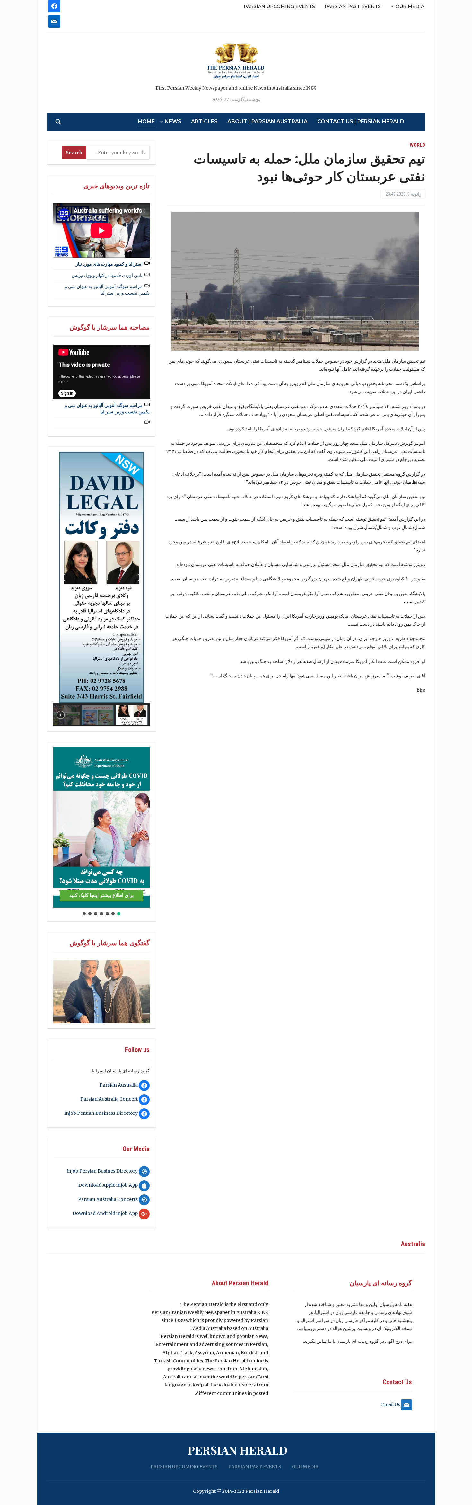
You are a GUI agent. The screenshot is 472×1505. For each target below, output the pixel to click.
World (417, 145)
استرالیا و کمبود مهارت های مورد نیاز (109, 264)
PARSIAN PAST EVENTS (353, 6)
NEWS (173, 122)
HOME (146, 122)
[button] (63, 577)
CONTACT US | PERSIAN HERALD (360, 122)
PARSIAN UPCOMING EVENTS (279, 6)
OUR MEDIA (410, 6)
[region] (101, 589)
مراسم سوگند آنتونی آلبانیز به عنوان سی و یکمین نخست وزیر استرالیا (107, 290)
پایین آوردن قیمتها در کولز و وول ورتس (107, 275)
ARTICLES (204, 122)
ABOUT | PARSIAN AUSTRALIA (267, 122)
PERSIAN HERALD (238, 1449)
